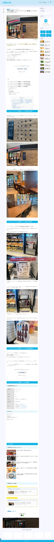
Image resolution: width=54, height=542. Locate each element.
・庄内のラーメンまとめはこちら (13, 500)
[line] (3, 12)
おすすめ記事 (11, 91)
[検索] (50, 13)
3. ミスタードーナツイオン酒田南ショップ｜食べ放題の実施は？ (22, 101)
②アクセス (10, 89)
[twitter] (20, 523)
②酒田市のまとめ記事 (16, 107)
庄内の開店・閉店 (12, 9)
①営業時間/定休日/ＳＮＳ (17, 103)
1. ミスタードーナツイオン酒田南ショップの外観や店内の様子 (20, 81)
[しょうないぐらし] (7, 2)
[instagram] (21, 523)
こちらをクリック (23, 405)
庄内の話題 (8, 9)
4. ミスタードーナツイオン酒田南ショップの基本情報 (18, 86)
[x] (3, 11)
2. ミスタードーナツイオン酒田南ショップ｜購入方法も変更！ (20, 83)
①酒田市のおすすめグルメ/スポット (14, 92)
